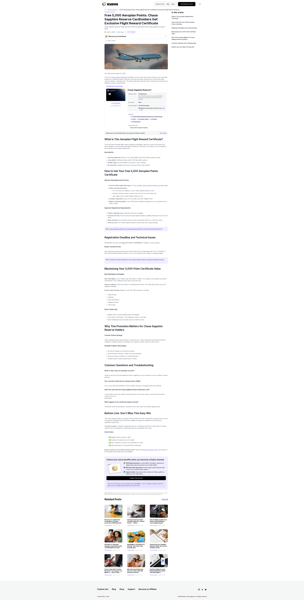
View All (165, 499)
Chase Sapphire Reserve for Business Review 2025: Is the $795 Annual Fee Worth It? (136, 229)
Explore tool (102, 589)
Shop (121, 589)
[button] (130, 32)
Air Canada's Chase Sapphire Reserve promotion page (151, 185)
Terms (107, 596)
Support (131, 589)
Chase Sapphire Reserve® (119, 77)
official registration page (149, 450)
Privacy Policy (101, 596)
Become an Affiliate (147, 589)
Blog (114, 589)
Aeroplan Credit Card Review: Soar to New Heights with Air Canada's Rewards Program (137, 259)
